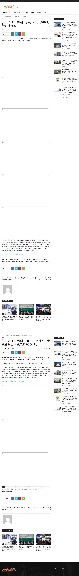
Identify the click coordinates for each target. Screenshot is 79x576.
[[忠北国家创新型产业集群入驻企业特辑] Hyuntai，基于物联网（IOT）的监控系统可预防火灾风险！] (57, 79)
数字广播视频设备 (19, 261)
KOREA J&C (16, 259)
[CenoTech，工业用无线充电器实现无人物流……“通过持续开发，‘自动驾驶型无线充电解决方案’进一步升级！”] (57, 62)
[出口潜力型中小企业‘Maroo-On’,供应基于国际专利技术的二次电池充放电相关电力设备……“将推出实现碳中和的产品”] (57, 34)
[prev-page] (3, 324)
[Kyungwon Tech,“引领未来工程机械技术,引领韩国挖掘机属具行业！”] (57, 45)
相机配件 (35, 261)
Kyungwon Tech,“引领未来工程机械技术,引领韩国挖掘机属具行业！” (69, 45)
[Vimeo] (74, 1)
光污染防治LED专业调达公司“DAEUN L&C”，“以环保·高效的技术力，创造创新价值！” (69, 54)
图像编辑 (40, 259)
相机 (31, 261)
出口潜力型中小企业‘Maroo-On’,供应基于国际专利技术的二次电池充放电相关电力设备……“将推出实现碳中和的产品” (69, 35)
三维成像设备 (34, 259)
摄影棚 (13, 261)
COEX (11, 259)
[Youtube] (76, 1)
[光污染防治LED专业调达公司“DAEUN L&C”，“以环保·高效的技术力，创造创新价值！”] (57, 53)
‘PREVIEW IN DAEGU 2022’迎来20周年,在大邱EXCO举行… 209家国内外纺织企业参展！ (26, 318)
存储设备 (45, 259)
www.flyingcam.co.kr (13, 38)
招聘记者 (62, 568)
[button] (75, 12)
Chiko (15, 286)
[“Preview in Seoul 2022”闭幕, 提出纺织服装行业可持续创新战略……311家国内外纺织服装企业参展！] (9, 309)
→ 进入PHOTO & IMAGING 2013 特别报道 (13, 254)
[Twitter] (72, 1)
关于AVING (56, 568)
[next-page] (5, 324)
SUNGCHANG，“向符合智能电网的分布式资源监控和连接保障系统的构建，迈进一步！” (69, 71)
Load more (65, 97)
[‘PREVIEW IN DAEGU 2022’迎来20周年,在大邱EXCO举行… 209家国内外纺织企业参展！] (26, 309)
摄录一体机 (8, 261)
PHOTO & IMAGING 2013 (25, 259)
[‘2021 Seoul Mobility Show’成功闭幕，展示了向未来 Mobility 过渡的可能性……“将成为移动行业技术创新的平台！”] (43, 309)
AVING (7, 259)
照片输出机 (27, 261)
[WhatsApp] (23, 34)
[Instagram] (70, 1)
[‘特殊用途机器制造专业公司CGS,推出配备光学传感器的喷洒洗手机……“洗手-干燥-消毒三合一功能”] (57, 24)
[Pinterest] (19, 34)
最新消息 (7, 16)
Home (3, 16)
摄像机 (3, 261)
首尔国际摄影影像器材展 (43, 261)
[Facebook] (68, 1)
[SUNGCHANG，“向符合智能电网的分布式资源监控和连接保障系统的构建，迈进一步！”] (57, 71)
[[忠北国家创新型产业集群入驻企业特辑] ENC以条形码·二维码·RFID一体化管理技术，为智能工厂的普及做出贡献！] (57, 89)
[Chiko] (3, 30)
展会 (11, 16)
